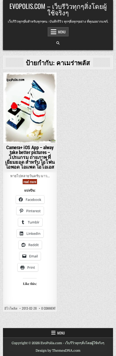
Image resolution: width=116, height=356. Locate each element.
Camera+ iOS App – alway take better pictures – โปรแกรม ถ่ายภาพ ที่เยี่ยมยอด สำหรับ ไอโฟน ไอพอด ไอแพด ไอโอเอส (30, 157)
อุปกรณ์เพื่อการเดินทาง (29, 87)
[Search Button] (58, 43)
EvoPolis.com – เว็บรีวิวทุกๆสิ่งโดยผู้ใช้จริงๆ (58, 9)
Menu (62, 31)
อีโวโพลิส (10, 308)
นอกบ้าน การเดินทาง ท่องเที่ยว (29, 82)
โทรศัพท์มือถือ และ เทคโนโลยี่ (30, 98)
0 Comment (48, 308)
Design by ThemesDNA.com (58, 350)
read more (30, 181)
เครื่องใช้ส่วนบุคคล (29, 93)
